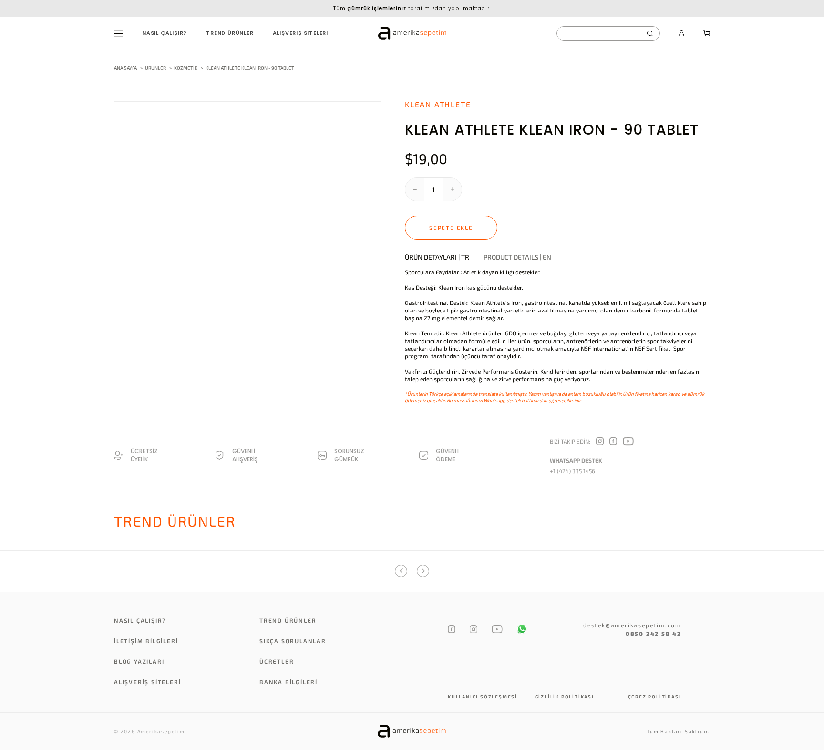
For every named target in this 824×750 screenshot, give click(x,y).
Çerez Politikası (654, 696)
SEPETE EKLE (451, 227)
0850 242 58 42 (653, 633)
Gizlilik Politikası (564, 696)
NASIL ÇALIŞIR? (164, 33)
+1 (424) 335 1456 (572, 471)
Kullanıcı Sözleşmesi (482, 696)
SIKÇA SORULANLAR (292, 640)
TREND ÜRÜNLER (229, 33)
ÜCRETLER (276, 661)
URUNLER (155, 68)
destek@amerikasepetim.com (632, 625)
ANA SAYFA (125, 68)
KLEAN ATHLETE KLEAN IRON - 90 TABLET (250, 68)
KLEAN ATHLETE (438, 104)
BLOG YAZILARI (139, 661)
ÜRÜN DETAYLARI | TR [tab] (437, 257)
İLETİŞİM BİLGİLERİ (146, 640)
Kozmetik (186, 68)
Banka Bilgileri (288, 681)
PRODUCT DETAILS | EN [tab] (517, 257)
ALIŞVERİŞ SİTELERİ (300, 33)
